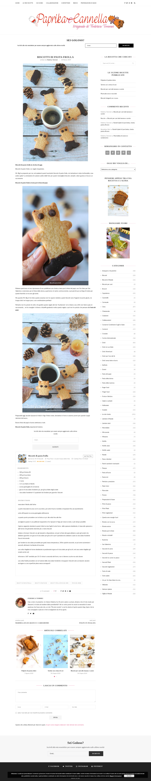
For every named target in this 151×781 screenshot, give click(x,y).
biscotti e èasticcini (41, 583)
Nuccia (103, 118)
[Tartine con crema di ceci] (55, 651)
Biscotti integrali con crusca (109, 98)
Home (17, 3)
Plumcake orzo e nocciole (109, 94)
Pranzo (118, 495)
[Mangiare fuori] (118, 243)
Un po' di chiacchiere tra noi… (118, 580)
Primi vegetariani (118, 513)
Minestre (118, 437)
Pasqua (118, 468)
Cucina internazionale (118, 338)
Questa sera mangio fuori (118, 517)
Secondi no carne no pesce (118, 558)
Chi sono (39, 3)
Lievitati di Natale (118, 419)
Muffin (118, 441)
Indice (75, 3)
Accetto (129, 776)
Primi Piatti (118, 508)
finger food (118, 387)
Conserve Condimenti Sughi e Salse (118, 325)
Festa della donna (118, 378)
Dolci (118, 342)
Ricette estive (118, 526)
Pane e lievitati (118, 459)
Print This (89, 456)
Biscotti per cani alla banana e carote (82, 671)
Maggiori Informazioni (116, 776)
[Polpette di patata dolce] (29, 651)
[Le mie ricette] (118, 200)
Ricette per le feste (118, 531)
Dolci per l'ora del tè (118, 356)
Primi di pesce (118, 504)
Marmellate (118, 428)
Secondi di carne (118, 549)
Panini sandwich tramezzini (118, 463)
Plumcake (118, 490)
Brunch (118, 289)
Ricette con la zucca (118, 522)
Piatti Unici (118, 486)
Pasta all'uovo (118, 472)
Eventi (118, 369)
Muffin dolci (118, 446)
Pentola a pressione (118, 481)
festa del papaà (76, 583)
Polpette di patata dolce (28, 671)
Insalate (118, 410)
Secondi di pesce (118, 553)
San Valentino (118, 544)
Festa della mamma (118, 383)
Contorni (118, 329)
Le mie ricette (28, 3)
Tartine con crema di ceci (55, 671)
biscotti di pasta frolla (24, 583)
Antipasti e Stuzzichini (118, 271)
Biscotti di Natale (118, 280)
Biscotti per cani (118, 284)
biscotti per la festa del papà (59, 583)
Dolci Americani (118, 351)
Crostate (118, 334)
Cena (118, 307)
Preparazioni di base (88, 3)
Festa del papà (118, 374)
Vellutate (118, 585)
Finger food (118, 392)
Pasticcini (118, 477)
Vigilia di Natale (118, 593)
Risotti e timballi (118, 535)
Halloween (118, 405)
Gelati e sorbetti (118, 401)
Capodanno (118, 293)
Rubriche (118, 540)
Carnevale (118, 302)
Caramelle (118, 298)
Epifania (118, 365)
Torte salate (118, 576)
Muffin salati (118, 450)
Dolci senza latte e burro (118, 360)
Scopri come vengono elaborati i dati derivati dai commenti (65, 725)
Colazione (118, 316)
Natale (118, 455)
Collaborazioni (52, 3)
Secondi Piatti (118, 562)
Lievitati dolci (118, 423)
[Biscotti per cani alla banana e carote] (82, 651)
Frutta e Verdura (118, 396)
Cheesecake (118, 311)
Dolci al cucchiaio (118, 347)
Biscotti (118, 275)
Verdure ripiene (118, 589)
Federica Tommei (52, 60)
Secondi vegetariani (118, 567)
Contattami (65, 3)
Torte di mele (118, 571)
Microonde (118, 432)
